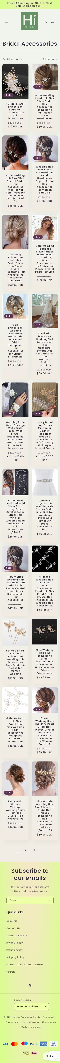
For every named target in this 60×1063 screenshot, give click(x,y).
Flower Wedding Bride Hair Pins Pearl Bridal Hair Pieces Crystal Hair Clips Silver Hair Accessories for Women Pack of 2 (44, 731)
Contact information (31, 1027)
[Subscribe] (49, 900)
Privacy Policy (14, 942)
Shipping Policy (15, 957)
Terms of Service (16, 935)
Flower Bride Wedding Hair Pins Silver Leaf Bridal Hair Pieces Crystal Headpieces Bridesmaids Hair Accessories (15, 588)
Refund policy (50, 1017)
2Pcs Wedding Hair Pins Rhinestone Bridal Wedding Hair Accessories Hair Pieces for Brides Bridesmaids (44, 662)
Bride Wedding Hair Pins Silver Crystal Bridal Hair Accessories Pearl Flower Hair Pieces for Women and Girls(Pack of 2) (15, 188)
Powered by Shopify (30, 1017)
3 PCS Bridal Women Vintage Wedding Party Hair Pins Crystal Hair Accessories (15, 810)
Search (10, 971)
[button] (6, 21)
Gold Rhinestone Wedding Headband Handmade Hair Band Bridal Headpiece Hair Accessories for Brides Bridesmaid (15, 341)
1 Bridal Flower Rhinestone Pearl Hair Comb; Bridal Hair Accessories (15, 111)
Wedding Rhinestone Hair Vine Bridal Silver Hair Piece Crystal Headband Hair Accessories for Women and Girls (15, 267)
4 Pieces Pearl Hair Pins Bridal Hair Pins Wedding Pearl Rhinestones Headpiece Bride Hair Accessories (15, 730)
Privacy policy (12, 1022)
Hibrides (16, 1017)
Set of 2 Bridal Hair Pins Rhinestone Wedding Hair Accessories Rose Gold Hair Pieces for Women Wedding (15, 662)
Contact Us (13, 928)
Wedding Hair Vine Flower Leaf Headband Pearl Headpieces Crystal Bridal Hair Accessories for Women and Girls (44, 179)
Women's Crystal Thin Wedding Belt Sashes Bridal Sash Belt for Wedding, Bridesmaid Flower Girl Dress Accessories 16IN (44, 515)
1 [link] (17, 850)
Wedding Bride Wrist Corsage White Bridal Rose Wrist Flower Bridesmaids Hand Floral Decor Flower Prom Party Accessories (15, 435)
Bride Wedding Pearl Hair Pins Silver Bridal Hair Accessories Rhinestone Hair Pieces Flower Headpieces (44, 107)
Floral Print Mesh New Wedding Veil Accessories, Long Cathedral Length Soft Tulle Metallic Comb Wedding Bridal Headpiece (44, 349)
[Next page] (43, 850)
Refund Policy (14, 950)
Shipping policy (49, 1022)
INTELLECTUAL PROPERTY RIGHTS (25, 964)
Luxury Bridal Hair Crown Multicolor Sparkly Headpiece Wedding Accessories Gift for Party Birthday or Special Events (44, 435)
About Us (11, 921)
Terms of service (30, 1022)
